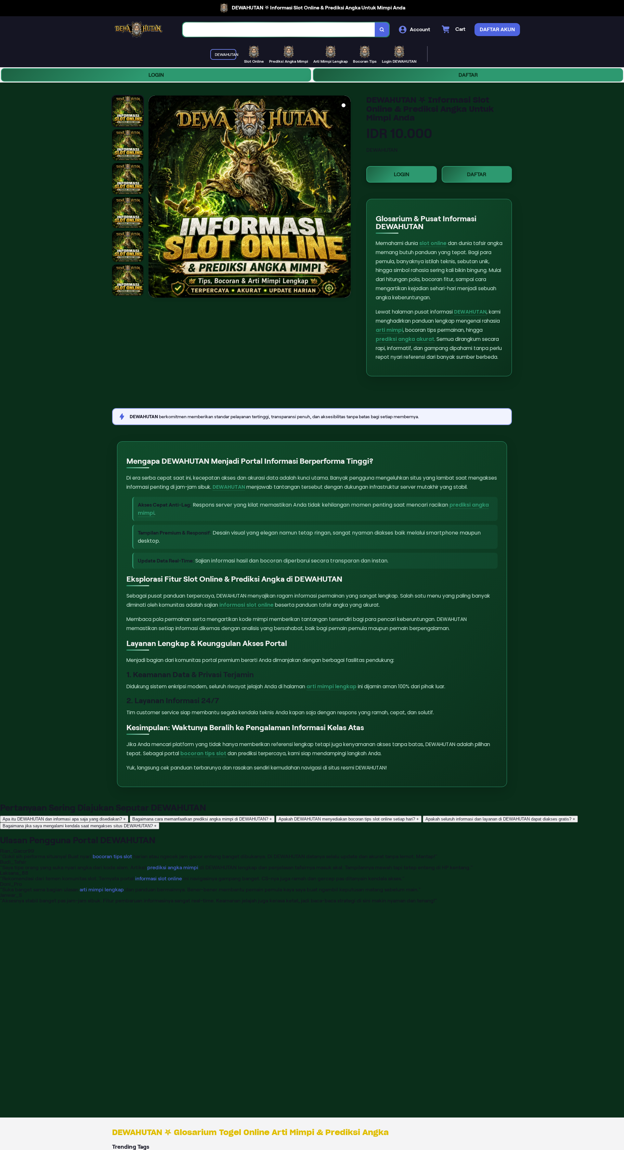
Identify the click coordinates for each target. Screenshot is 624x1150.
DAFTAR (468, 75)
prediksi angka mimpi (172, 867)
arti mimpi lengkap (331, 686)
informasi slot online (246, 604)
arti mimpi (389, 330)
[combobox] (279, 29)
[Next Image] (345, 197)
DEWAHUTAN (470, 311)
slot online (433, 243)
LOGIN (156, 75)
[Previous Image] (154, 197)
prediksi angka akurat (405, 339)
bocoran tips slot (203, 753)
